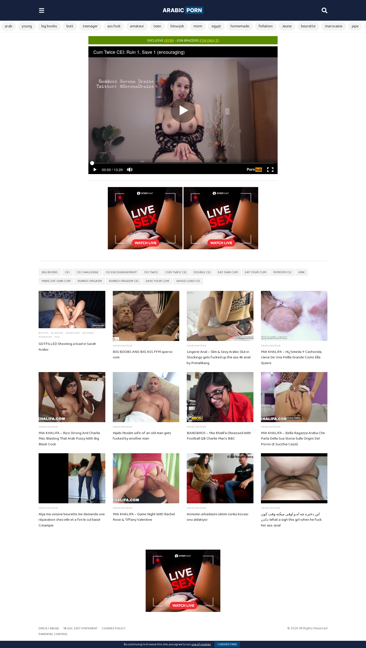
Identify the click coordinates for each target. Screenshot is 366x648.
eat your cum (255, 272)
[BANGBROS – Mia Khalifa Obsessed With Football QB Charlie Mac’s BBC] (220, 397)
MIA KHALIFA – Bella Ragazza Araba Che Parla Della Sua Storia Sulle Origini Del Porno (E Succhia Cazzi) (293, 439)
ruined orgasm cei (123, 281)
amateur (137, 26)
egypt (216, 26)
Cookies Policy (113, 628)
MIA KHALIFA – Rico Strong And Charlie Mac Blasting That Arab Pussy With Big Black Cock (69, 439)
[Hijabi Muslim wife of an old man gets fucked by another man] (146, 397)
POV (57, 336)
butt (69, 26)
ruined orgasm (90, 281)
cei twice (151, 272)
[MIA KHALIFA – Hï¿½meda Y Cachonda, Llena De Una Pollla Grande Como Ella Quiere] (294, 316)
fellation (266, 26)
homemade (240, 26)
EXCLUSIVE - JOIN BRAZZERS (183, 40)
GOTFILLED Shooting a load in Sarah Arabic (67, 347)
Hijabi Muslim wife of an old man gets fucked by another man (142, 436)
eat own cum (228, 272)
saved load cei (188, 281)
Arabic (182, 10)
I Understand (227, 644)
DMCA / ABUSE (49, 628)
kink (302, 272)
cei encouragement (121, 272)
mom (197, 26)
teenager (90, 26)
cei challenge (88, 272)
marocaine (333, 26)
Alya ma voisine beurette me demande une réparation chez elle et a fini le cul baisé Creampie (72, 520)
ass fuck (114, 26)
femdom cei (282, 272)
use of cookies (201, 644)
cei (67, 272)
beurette (308, 26)
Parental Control (53, 634)
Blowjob (57, 332)
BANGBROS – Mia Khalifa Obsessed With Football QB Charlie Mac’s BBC (219, 436)
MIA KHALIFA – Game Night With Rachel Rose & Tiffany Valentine (144, 517)
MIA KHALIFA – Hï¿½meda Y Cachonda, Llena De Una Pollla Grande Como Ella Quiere (291, 357)
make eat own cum (56, 281)
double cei (202, 272)
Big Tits (43, 332)
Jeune (287, 26)
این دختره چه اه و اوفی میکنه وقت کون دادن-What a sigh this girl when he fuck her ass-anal (291, 520)
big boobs (49, 26)
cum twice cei (175, 272)
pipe (355, 26)
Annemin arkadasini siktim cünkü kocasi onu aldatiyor (217, 517)
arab (8, 26)
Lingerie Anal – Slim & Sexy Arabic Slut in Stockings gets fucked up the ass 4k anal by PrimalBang (218, 357)
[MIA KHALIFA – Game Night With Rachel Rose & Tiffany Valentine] (146, 478)
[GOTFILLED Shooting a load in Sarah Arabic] (72, 309)
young (27, 26)
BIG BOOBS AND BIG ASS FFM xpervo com (143, 355)
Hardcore (72, 332)
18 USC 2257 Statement (80, 628)
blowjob (177, 26)
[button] (41, 10)
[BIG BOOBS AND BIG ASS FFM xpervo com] (146, 316)
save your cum (157, 281)
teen (157, 26)
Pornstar (45, 336)
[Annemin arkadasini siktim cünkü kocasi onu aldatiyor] (220, 478)
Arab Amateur (122, 345)
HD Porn (88, 332)
